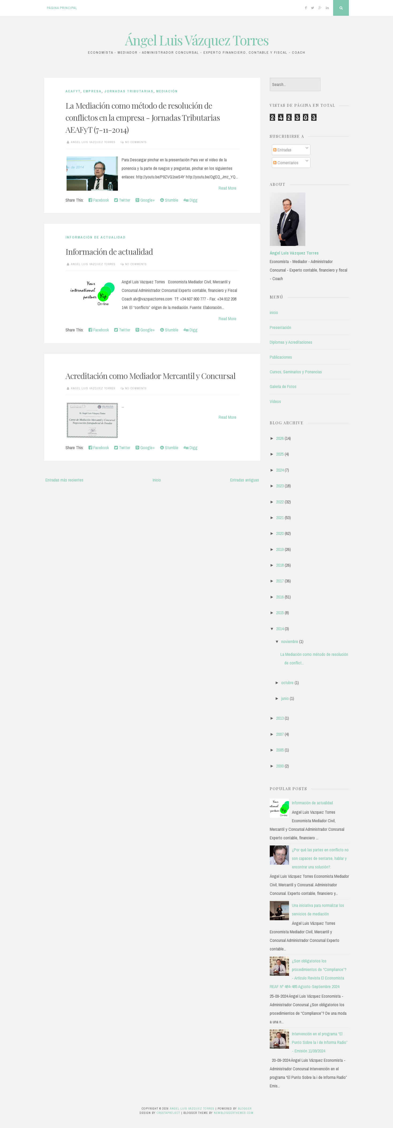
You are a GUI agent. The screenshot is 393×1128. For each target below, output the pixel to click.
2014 (280, 629)
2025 (280, 454)
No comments (136, 142)
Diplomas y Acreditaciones (291, 342)
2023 (280, 486)
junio (285, 698)
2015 (280, 613)
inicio (274, 312)
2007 (280, 734)
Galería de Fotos (283, 386)
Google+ (147, 200)
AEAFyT (73, 91)
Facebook (100, 200)
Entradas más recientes (64, 480)
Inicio (157, 480)
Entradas (283, 150)
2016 (280, 597)
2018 (280, 565)
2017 (280, 581)
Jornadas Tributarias (128, 91)
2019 (280, 549)
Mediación (167, 91)
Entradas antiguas (244, 480)
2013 (280, 718)
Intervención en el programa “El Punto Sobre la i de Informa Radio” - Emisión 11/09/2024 (320, 1042)
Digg (193, 200)
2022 (280, 502)
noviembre (289, 641)
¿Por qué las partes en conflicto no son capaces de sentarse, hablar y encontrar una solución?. (320, 858)
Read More (227, 188)
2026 (280, 438)
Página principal (62, 8)
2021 (280, 517)
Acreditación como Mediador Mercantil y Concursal (151, 375)
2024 (280, 470)
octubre (287, 683)
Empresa (92, 91)
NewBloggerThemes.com (233, 1113)
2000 (280, 766)
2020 (280, 533)
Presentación (280, 327)
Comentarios (287, 163)
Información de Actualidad (96, 237)
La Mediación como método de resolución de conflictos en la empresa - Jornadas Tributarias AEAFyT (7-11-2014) (143, 117)
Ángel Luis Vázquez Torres (196, 40)
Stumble (171, 200)
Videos (275, 401)
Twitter (124, 200)
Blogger (245, 1108)
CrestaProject (168, 1113)
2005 (280, 750)
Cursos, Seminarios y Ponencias (296, 372)
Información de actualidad (109, 251)
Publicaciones (281, 357)
